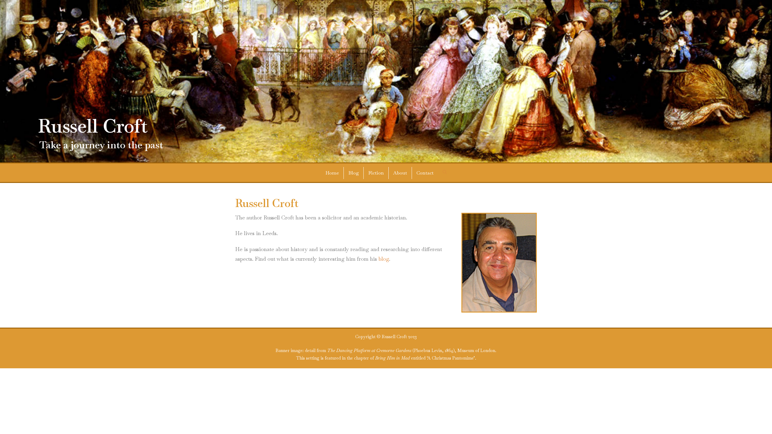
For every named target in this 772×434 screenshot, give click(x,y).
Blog (353, 173)
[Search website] (444, 172)
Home (332, 173)
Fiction (376, 173)
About (400, 173)
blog (383, 258)
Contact (425, 173)
